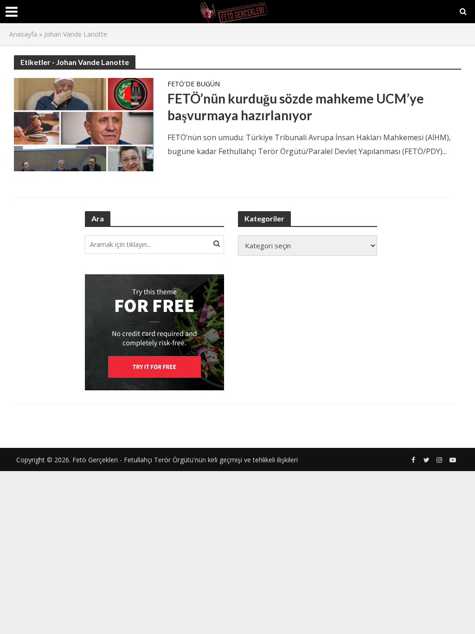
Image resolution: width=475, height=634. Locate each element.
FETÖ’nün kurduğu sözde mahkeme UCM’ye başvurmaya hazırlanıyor (295, 107)
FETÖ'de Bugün (193, 84)
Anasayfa (23, 34)
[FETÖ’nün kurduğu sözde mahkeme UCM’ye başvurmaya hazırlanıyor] (84, 124)
